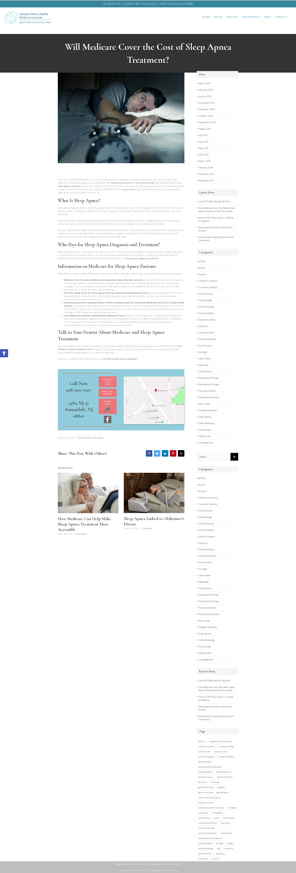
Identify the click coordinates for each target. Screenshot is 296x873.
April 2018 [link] (203, 154)
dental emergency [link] (206, 756)
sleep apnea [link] (226, 833)
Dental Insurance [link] (85, 437)
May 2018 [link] (203, 148)
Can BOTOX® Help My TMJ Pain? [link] (214, 201)
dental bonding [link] (226, 746)
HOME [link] (119, 864)
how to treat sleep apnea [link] (209, 797)
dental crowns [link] (220, 751)
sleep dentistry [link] (205, 843)
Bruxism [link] (203, 274)
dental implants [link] (205, 772)
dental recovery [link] (205, 777)
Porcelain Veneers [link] (207, 390)
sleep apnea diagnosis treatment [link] (141, 258)
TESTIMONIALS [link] (153, 864)
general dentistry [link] (206, 787)
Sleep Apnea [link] (98, 437)
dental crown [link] (204, 751)
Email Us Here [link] (150, 3)
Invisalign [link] (203, 352)
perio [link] (216, 818)
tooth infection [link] (205, 853)
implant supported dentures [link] (211, 807)
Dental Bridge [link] (205, 300)
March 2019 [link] (204, 83)
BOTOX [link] (202, 261)
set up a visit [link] (127, 189)
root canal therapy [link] (206, 828)
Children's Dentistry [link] (208, 280)
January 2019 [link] (205, 96)
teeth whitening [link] (205, 848)
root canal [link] (225, 823)
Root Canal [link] (204, 403)
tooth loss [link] (220, 853)
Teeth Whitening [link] (206, 423)
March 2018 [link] (204, 161)
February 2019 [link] (206, 89)
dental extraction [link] (226, 756)
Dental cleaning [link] (206, 306)
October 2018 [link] (205, 115)
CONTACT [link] (176, 864)
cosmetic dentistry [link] (206, 746)
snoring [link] (219, 843)
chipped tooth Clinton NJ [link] (220, 741)
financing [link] (215, 782)
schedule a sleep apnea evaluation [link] (120, 358)
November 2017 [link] (207, 180)
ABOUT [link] (128, 864)
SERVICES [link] (138, 864)
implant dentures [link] (206, 802)
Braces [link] (202, 267)
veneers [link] (215, 858)
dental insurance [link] (223, 772)
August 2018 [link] (205, 128)
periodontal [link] (228, 818)
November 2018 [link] (207, 109)
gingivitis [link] (221, 787)
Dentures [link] (203, 326)
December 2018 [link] (207, 102)
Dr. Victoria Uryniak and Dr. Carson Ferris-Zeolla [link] (130, 182)
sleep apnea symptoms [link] (69, 186)
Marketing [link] (203, 365)
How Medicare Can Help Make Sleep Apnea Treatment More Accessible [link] (84, 524)
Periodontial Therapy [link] (209, 384)
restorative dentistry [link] (207, 823)
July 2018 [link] (203, 135)
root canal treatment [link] (207, 833)
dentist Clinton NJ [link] (224, 777)
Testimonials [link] (205, 429)
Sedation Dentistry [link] (208, 410)
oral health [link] (203, 813)
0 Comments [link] (81, 534)
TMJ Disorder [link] (205, 436)
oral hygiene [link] (217, 813)
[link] (4, 353)
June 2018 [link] (203, 141)
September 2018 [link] (207, 122)
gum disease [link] (222, 792)
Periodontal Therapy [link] (209, 377)
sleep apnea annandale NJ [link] (210, 838)
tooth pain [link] (203, 858)
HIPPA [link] (166, 864)
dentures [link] (202, 782)
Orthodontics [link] (205, 371)
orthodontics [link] (204, 818)
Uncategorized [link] (206, 442)
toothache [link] (228, 848)
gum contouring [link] (205, 792)
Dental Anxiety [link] (206, 293)
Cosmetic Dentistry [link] (208, 287)
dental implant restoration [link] (210, 767)
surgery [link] (230, 843)
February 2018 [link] (206, 167)
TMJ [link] (218, 848)
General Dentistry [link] (207, 339)
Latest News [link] (205, 358)
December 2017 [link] (207, 174)
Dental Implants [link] (206, 313)
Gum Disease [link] (205, 345)
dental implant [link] (204, 762)
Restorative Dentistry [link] (209, 397)
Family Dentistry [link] (206, 332)
